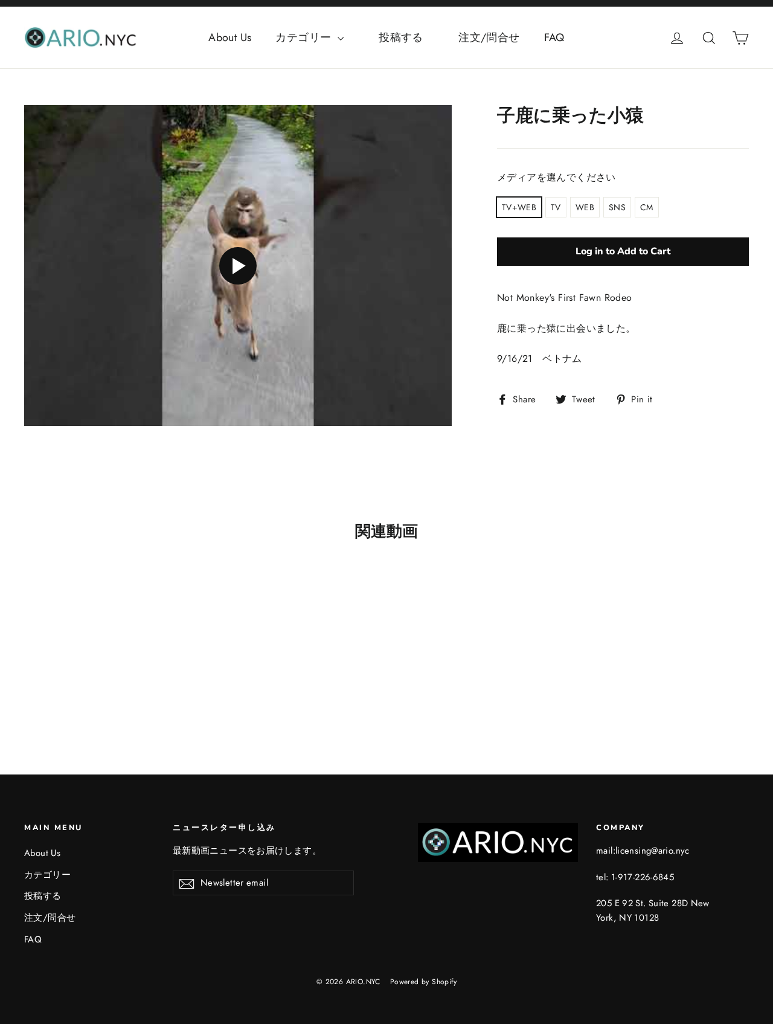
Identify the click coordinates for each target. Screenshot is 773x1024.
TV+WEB (519, 207)
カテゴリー (304, 37)
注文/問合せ (488, 37)
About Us (229, 37)
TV (556, 207)
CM (646, 207)
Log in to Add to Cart (623, 251)
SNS (617, 207)
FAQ (554, 37)
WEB (585, 207)
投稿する (412, 37)
